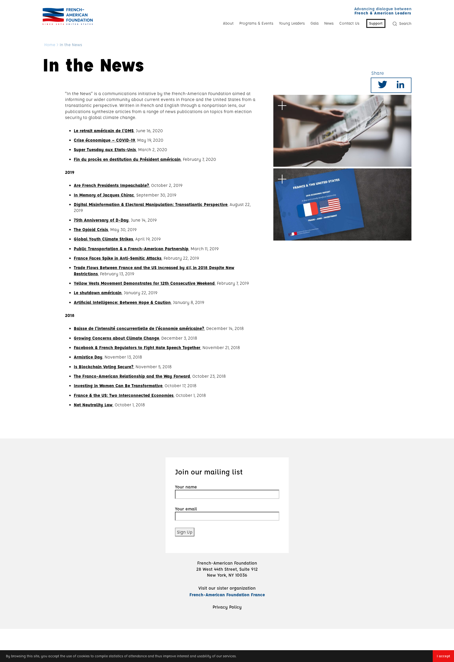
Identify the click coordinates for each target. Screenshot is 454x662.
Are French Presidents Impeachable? (111, 185)
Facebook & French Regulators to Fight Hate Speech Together (137, 347)
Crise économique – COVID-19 (104, 140)
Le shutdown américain (98, 292)
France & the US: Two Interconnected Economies (124, 395)
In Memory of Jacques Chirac (104, 195)
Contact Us (349, 23)
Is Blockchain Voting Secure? (103, 366)
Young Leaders (292, 23)
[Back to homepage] (66, 16)
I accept (443, 656)
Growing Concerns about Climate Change (116, 338)
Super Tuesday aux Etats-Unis (105, 149)
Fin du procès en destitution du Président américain (127, 159)
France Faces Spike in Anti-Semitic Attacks (118, 258)
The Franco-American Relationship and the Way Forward (132, 376)
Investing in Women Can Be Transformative (118, 385)
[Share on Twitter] (382, 86)
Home (49, 45)
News (329, 23)
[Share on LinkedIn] (400, 86)
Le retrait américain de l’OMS (104, 130)
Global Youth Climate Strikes (103, 239)
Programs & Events (256, 23)
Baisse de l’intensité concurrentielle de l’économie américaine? (139, 328)
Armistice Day (88, 357)
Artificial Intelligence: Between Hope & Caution (122, 302)
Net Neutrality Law (93, 405)
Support (376, 23)
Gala (314, 23)
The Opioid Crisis (91, 229)
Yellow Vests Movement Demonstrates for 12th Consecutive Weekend (144, 283)
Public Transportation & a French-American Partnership (131, 248)
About (228, 23)
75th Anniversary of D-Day (101, 220)
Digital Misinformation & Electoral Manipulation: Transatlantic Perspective (150, 204)
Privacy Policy (227, 607)
